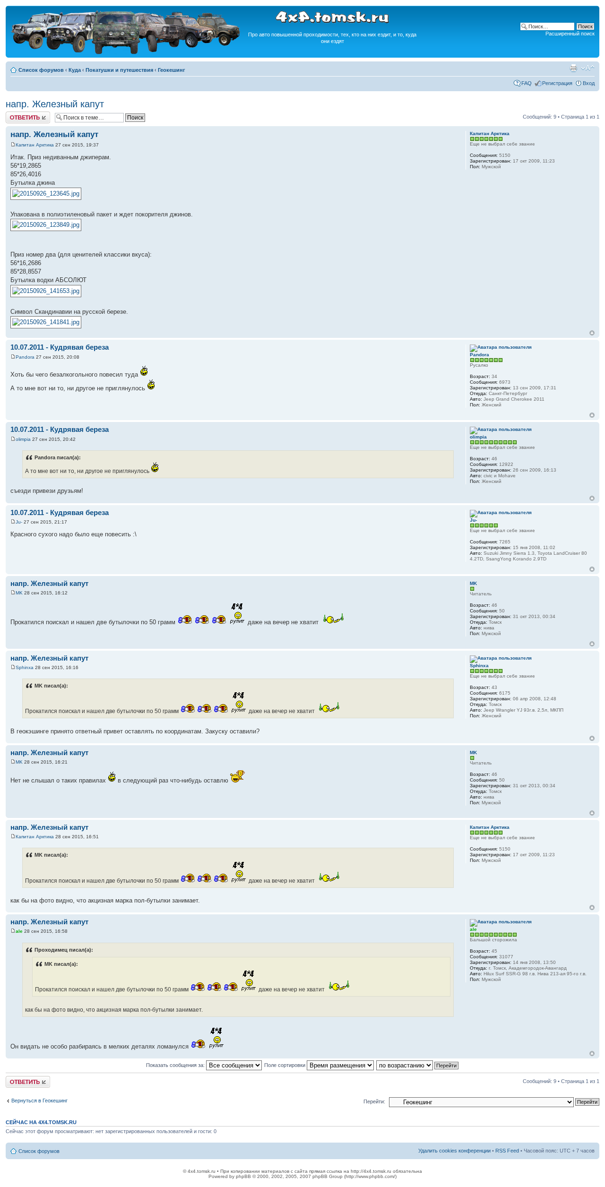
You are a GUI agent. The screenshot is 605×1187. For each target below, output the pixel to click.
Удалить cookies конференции (454, 1150)
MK (19, 592)
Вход (589, 83)
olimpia (23, 439)
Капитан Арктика (35, 144)
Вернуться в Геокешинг (39, 1100)
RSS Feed (507, 1150)
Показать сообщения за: (176, 1065)
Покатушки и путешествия (119, 70)
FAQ (526, 83)
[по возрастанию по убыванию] (417, 1065)
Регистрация (557, 83)
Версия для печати (573, 68)
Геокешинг (171, 70)
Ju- (19, 522)
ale (19, 931)
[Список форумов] (126, 52)
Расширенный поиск (570, 33)
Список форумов (41, 70)
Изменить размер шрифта (588, 68)
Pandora (25, 357)
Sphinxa (25, 667)
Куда (75, 70)
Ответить (17, 114)
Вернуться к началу (592, 332)
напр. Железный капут (55, 104)
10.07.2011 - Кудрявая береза (59, 347)
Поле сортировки (285, 1065)
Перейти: (374, 1101)
